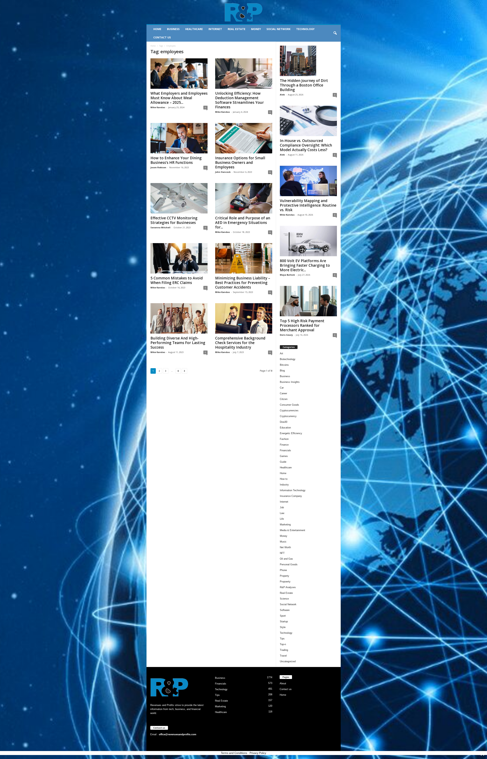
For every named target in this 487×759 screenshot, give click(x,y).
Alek (282, 94)
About (283, 683)
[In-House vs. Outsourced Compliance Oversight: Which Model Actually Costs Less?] (308, 121)
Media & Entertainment (292, 530)
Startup (284, 621)
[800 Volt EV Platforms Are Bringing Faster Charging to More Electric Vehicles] (308, 241)
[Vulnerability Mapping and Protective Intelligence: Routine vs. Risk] (308, 181)
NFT (282, 553)
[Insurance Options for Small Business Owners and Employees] (243, 138)
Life (282, 518)
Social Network (278, 29)
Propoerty (285, 581)
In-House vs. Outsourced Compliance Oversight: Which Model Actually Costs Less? (306, 145)
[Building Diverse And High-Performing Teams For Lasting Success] (179, 318)
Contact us (162, 37)
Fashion (284, 439)
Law (282, 513)
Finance (284, 444)
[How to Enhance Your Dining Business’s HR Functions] (179, 138)
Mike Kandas (157, 107)
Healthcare (194, 29)
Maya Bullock (287, 274)
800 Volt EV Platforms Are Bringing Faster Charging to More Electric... (305, 265)
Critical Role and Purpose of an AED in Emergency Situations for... (242, 223)
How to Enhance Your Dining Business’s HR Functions (176, 160)
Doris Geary (286, 334)
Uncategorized (288, 661)
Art (281, 353)
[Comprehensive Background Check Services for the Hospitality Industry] (243, 318)
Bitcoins (284, 364)
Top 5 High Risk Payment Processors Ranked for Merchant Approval (302, 325)
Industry (284, 484)
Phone (283, 570)
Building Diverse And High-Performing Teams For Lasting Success (177, 343)
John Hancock (223, 172)
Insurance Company (291, 496)
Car (282, 387)
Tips (282, 638)
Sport (283, 615)
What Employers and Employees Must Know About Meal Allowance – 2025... (179, 98)
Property (284, 575)
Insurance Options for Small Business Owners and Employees (240, 162)
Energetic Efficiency (291, 433)
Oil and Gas (286, 558)
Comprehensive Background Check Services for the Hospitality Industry (240, 343)
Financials (285, 450)
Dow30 (283, 421)
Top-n (283, 644)
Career (283, 393)
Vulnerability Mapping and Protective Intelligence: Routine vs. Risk (308, 205)
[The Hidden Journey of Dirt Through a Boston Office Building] (308, 61)
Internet (215, 29)
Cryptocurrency (288, 416)
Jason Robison (158, 167)
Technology (305, 29)
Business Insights (290, 382)
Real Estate (236, 29)
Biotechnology (287, 359)
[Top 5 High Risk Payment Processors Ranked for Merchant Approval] (308, 301)
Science (284, 598)
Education (285, 427)
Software (285, 610)
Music (283, 541)
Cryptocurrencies (289, 410)
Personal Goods (289, 564)
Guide (283, 461)
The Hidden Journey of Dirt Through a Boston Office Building (304, 85)
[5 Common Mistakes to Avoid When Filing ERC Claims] (179, 258)
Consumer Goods (289, 404)
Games (284, 456)
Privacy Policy (258, 752)
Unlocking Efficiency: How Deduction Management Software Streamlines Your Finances (239, 100)
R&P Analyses (288, 587)
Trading (284, 650)
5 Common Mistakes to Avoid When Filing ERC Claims (176, 280)
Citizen (283, 399)
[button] (335, 33)
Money (256, 29)
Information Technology (293, 490)
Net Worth (285, 547)
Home (157, 29)
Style (283, 627)
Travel (283, 655)
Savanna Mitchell (160, 227)
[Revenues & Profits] (243, 12)
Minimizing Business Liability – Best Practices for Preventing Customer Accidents (242, 283)
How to (283, 478)
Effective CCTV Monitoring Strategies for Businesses (173, 220)
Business (173, 29)
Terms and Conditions (234, 752)
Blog (282, 370)
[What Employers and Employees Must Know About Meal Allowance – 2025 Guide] (179, 73)
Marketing (285, 524)
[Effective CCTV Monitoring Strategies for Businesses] (179, 198)
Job (282, 507)
